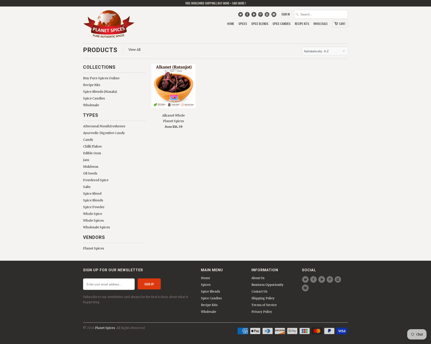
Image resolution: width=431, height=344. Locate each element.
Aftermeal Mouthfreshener (104, 126)
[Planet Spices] (109, 25)
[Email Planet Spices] (274, 15)
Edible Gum (92, 153)
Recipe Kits (302, 24)
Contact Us (259, 291)
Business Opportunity (267, 285)
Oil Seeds (90, 173)
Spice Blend (92, 194)
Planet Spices (93, 248)
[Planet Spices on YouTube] (254, 15)
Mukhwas (90, 167)
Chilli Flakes (92, 146)
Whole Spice (92, 214)
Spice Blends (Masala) (100, 92)
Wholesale (320, 24)
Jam (86, 160)
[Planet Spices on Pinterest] (261, 15)
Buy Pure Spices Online (101, 78)
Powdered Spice (95, 180)
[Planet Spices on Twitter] (241, 15)
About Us (257, 278)
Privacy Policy (261, 312)
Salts (86, 187)
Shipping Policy (263, 298)
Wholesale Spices (96, 227)
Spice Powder (94, 207)
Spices (242, 24)
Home (230, 24)
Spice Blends (259, 24)
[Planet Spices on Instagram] (268, 15)
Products (100, 50)
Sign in (285, 14)
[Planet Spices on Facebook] (248, 15)
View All (134, 50)
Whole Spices (93, 220)
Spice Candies (281, 24)
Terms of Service (264, 305)
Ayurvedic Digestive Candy (104, 133)
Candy (88, 140)
